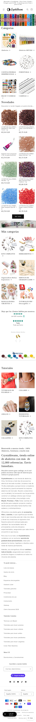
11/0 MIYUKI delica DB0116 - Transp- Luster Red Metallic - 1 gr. (26, 128)
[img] (18, 314)
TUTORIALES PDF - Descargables (26, 302)
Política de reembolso (28, 712)
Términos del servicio (24, 718)
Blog (5, 576)
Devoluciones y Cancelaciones (14, 657)
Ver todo (18, 216)
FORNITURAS (24, 72)
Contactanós (8, 601)
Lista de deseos (9, 568)
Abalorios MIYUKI (25, 50)
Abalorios (4, 50)
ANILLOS (4, 414)
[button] (4, 10)
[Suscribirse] (30, 669)
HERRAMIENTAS (25, 254)
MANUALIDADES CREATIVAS (7, 302)
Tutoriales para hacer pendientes (14, 637)
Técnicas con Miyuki (10, 621)
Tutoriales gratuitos (10, 588)
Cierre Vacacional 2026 (11, 609)
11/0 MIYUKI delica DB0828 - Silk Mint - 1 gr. (9, 179)
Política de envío (12, 718)
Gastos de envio (9, 572)
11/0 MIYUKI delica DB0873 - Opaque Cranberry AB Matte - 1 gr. (26, 207)
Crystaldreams (16, 710)
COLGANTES (6, 438)
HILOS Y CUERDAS (8, 96)
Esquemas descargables (12, 580)
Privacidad (7, 593)
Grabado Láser (8, 584)
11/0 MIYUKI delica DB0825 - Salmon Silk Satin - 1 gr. (26, 154)
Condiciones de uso (10, 597)
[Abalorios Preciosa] (18, 356)
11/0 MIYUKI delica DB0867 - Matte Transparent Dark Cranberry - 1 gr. (26, 180)
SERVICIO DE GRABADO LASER (25, 279)
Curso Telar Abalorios (11, 646)
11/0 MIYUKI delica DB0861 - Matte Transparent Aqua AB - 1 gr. (9, 207)
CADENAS (22, 96)
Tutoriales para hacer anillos (13, 633)
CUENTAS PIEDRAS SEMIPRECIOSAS (8, 73)
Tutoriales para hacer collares (13, 629)
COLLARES (23, 390)
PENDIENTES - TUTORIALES (24, 415)
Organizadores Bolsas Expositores (9, 279)
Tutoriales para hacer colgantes (14, 641)
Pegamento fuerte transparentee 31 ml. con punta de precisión (9, 154)
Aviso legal (26, 715)
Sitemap (6, 605)
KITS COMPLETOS (8, 254)
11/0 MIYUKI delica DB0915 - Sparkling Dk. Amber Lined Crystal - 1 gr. (9, 128)
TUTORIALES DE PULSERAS (7, 391)
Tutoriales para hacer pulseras (14, 625)
